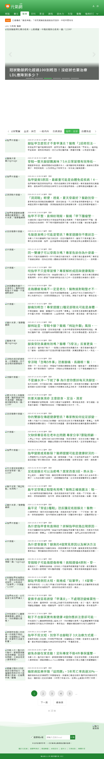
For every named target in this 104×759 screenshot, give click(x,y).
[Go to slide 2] (39, 78)
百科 (33, 13)
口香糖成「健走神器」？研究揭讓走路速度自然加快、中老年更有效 (42, 20)
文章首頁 (72, 749)
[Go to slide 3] (48, 78)
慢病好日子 (91, 13)
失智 (70, 13)
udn (6, 26)
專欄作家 (81, 749)
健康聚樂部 (34, 749)
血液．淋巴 (30, 131)
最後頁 (59, 702)
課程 (50, 13)
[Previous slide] (10, 53)
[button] (97, 13)
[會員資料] (93, 6)
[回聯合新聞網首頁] (7, 6)
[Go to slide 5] (66, 78)
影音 (42, 13)
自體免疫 (86, 131)
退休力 (60, 13)
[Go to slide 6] (75, 78)
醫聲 (78, 13)
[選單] (97, 6)
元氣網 (13, 26)
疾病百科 (54, 749)
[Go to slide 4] (57, 78)
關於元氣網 (23, 749)
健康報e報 (39, 737)
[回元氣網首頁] (16, 6)
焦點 (7, 13)
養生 (16, 13)
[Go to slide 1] (30, 78)
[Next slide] (94, 53)
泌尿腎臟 (15, 131)
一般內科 (44, 131)
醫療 (24, 13)
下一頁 (44, 702)
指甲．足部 (72, 131)
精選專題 (45, 749)
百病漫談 (57, 131)
